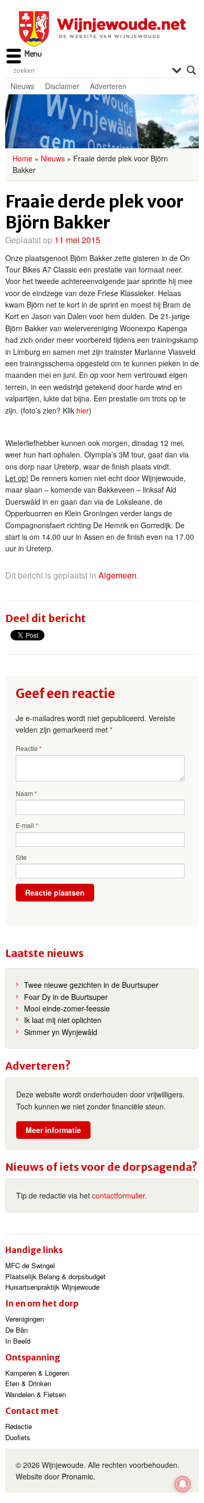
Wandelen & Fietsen (35, 1394)
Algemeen (117, 575)
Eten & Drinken (28, 1383)
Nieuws (22, 86)
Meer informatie (53, 1130)
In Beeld (17, 1341)
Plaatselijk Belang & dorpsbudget (55, 1276)
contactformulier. (119, 1195)
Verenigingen (24, 1319)
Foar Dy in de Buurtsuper (66, 997)
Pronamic (77, 1476)
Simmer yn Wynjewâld (60, 1032)
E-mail (27, 825)
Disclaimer (62, 86)
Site (21, 857)
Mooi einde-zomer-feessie (67, 1008)
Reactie (29, 748)
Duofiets (17, 1437)
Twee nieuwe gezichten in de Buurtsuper (91, 984)
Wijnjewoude (102, 29)
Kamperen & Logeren (37, 1373)
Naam (26, 793)
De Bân (16, 1330)
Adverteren (108, 86)
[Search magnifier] (191, 70)
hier (82, 410)
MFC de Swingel (30, 1265)
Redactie (18, 1426)
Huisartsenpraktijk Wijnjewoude (52, 1287)
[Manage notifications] (182, 1484)
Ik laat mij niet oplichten (62, 1020)
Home (22, 158)
